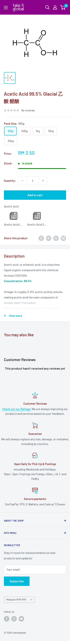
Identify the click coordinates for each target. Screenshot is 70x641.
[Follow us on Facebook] (6, 619)
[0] (62, 7)
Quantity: (10, 180)
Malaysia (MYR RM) (16, 599)
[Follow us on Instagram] (14, 619)
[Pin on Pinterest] (48, 238)
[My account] (55, 7)
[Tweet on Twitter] (56, 238)
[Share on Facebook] (41, 238)
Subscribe (17, 581)
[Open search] (47, 7)
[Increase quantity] (43, 181)
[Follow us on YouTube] (21, 619)
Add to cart (35, 195)
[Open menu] (6, 7)
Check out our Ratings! (16, 409)
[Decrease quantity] (22, 181)
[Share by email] (63, 238)
